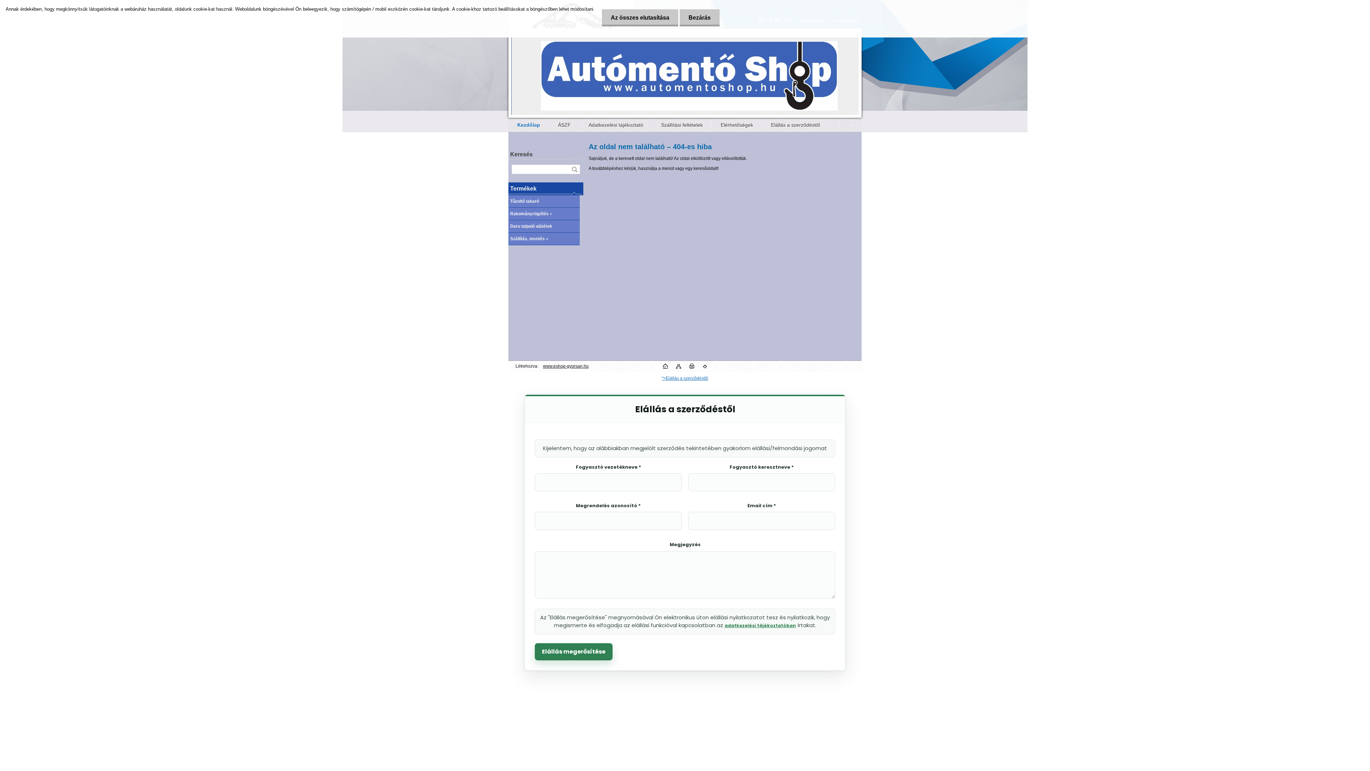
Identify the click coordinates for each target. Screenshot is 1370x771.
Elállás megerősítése (573, 651)
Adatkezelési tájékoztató (616, 125)
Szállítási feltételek (682, 125)
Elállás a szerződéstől (795, 125)
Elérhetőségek (737, 125)
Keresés (521, 154)
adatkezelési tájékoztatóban (760, 626)
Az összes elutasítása (640, 18)
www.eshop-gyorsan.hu (566, 366)
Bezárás (700, 18)
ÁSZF (564, 125)
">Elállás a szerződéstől (685, 378)
